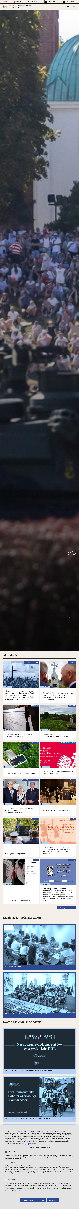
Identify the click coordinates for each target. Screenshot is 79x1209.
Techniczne (11, 1151)
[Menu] (74, 7)
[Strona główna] (5, 6)
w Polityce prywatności (28, 1144)
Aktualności (11, 739)
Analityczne (11, 1162)
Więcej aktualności (66, 992)
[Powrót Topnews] (74, 624)
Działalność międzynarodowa (22, 1002)
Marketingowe (12, 1179)
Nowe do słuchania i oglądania (22, 1106)
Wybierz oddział (14, 7)
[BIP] (5, 2)
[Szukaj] (68, 7)
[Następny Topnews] (69, 624)
